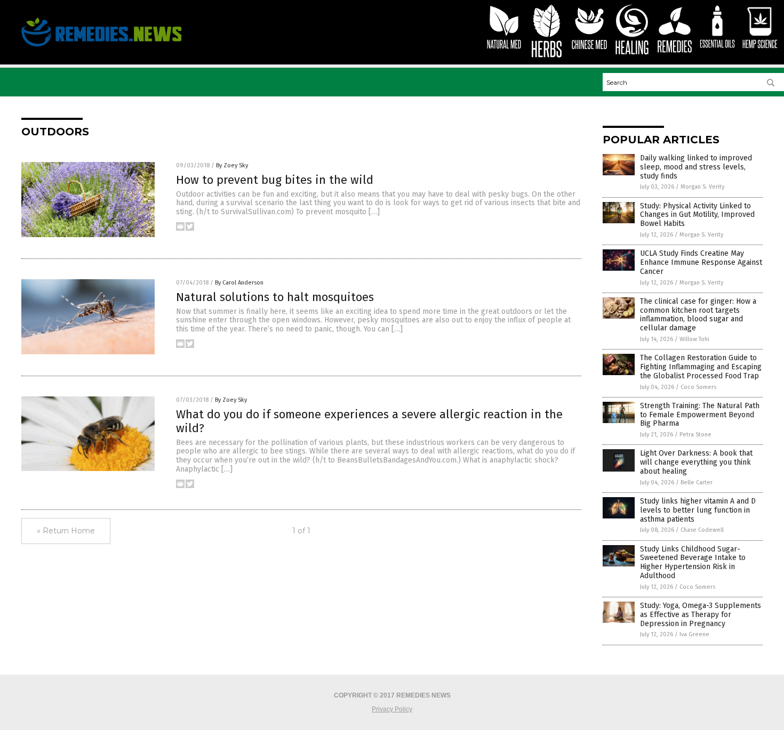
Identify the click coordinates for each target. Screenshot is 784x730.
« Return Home (66, 531)
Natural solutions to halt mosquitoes (275, 297)
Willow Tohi (694, 339)
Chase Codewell (702, 529)
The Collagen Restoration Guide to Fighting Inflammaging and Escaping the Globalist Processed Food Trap (701, 366)
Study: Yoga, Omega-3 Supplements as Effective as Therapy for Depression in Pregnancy (700, 614)
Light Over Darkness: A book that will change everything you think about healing (696, 462)
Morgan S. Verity (702, 186)
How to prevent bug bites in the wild (274, 180)
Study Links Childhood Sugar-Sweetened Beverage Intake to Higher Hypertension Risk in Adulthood (693, 562)
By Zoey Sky (232, 165)
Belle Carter (697, 482)
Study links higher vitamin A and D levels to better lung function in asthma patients (698, 510)
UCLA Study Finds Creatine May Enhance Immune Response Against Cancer (701, 262)
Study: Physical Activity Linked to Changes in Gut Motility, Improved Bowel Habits (697, 215)
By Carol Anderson (239, 282)
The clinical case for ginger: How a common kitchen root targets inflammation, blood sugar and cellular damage (698, 314)
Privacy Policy (392, 709)
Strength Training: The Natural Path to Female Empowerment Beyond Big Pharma (699, 414)
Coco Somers (698, 387)
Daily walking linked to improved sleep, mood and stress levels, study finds (696, 167)
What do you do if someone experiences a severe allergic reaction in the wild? (369, 421)
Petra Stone (695, 434)
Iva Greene (694, 634)
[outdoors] (101, 46)
